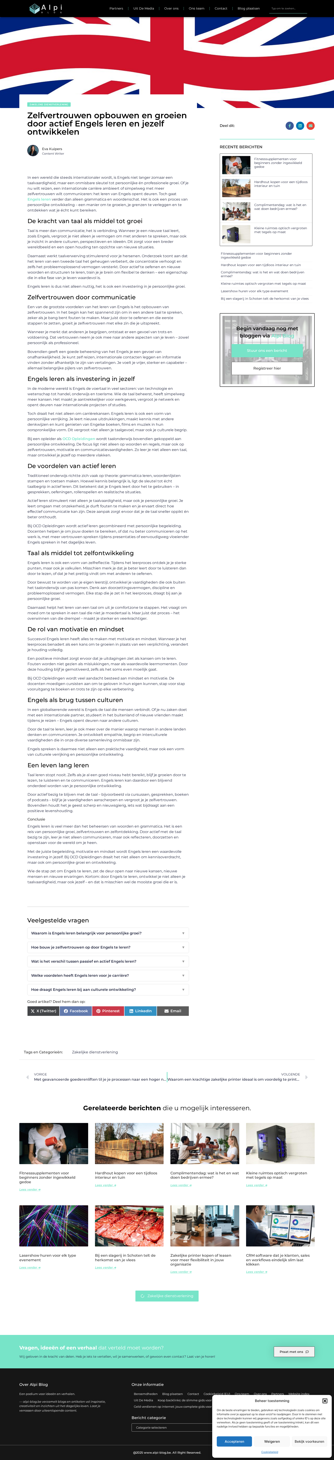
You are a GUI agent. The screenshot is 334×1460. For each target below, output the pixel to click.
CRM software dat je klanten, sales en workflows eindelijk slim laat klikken (278, 1259)
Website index (298, 1394)
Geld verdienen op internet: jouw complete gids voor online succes (183, 1406)
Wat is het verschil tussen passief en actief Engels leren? (108, 961)
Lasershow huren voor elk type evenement (254, 291)
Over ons (171, 8)
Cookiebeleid (269, 1452)
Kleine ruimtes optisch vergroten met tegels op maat (280, 230)
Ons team (196, 8)
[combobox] (288, 8)
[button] (325, 1401)
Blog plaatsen (249, 8)
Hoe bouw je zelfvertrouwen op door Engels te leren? (108, 947)
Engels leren (39, 199)
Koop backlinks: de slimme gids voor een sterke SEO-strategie (203, 1400)
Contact (221, 8)
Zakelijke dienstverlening (49, 104)
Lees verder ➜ (29, 1189)
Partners (116, 8)
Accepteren (234, 1441)
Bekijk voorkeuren (309, 1441)
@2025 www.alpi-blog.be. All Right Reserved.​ (167, 1452)
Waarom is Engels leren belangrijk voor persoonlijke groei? (108, 933)
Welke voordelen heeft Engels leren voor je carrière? (108, 975)
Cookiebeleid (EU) (217, 1394)
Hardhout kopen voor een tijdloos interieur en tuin (281, 184)
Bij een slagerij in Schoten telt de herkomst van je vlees (265, 299)
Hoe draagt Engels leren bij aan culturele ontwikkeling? (108, 989)
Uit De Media (143, 8)
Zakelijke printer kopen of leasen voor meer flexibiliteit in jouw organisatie (200, 1259)
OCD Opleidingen (78, 439)
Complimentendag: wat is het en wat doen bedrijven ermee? (280, 207)
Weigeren (272, 1441)
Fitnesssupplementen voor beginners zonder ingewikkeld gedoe (278, 163)
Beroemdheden (146, 1394)
